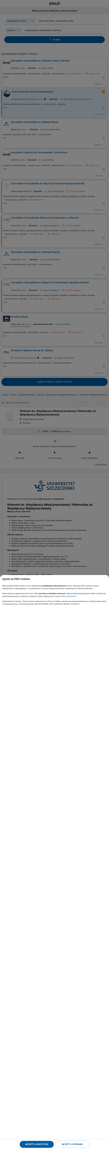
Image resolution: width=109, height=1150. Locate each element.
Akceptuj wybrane (72, 1144)
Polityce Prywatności (68, 596)
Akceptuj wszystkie (36, 1144)
